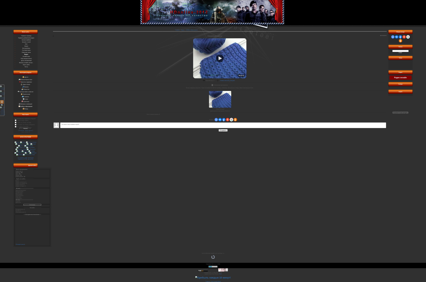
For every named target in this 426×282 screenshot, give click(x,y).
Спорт (26, 99)
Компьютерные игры (26, 79)
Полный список (20, 244)
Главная (177, 30)
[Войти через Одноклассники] (235, 119)
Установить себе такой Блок (26, 157)
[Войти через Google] (231, 119)
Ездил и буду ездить (22, 120)
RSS (220, 274)
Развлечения (26, 94)
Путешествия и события (26, 91)
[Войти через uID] (216, 119)
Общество (26, 89)
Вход (219, 281)
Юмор (26, 109)
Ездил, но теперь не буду (24, 122)
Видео (182, 30)
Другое (26, 77)
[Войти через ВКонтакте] (220, 119)
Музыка (26, 87)
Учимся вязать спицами (227, 80)
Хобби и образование (26, 106)
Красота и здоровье (26, 82)
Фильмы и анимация (26, 104)
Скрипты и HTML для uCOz (25, 159)
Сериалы (26, 96)
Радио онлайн (400, 78)
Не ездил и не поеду (22, 126)
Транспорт (26, 101)
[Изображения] (220, 99)
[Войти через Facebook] (223, 119)
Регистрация (213, 281)
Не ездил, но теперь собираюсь (26, 124)
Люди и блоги (26, 84)
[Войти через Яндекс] (227, 119)
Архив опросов (28, 130)
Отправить (223, 130)
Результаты (21, 130)
